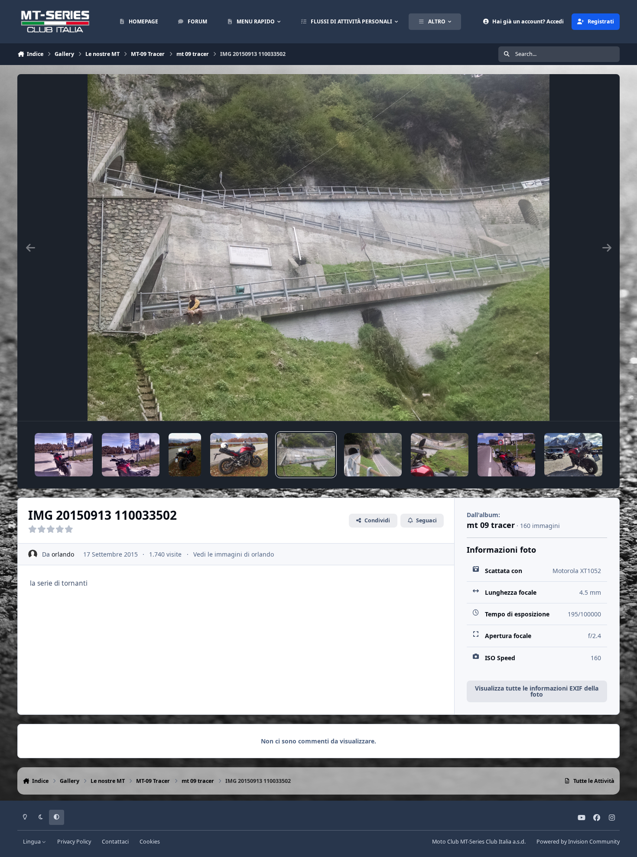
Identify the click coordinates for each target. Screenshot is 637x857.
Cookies (150, 841)
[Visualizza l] (63, 454)
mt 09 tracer (491, 525)
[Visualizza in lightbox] (319, 247)
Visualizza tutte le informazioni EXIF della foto (536, 691)
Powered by (578, 841)
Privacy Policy (74, 841)
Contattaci (115, 841)
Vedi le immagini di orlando (233, 554)
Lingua (32, 841)
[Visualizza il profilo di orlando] (32, 554)
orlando (63, 554)
